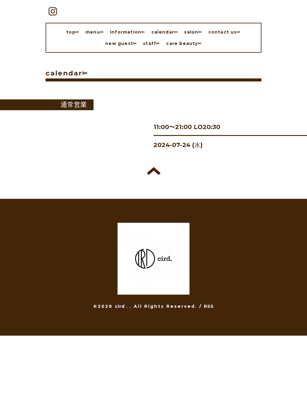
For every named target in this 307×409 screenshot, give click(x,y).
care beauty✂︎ (183, 43)
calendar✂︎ (164, 32)
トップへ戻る (153, 171)
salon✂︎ (193, 32)
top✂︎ (72, 32)
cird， (122, 306)
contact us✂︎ (224, 32)
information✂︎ (127, 32)
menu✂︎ (94, 32)
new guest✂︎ (121, 43)
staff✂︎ (151, 43)
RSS (209, 306)
